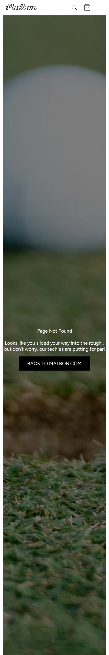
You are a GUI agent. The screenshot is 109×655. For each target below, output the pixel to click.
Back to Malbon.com (54, 363)
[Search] (74, 7)
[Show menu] (99, 7)
